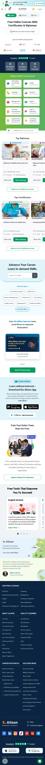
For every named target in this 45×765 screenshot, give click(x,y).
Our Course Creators (8, 637)
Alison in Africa (6, 652)
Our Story (5, 619)
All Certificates (25, 622)
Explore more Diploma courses (22, 189)
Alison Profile (27, 676)
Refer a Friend (27, 695)
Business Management (11, 297)
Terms (17, 757)
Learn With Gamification (30, 691)
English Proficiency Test (11, 695)
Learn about (10, 553)
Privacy (13, 757)
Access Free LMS (28, 669)
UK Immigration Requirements (32, 702)
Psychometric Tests (8, 680)
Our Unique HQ (6, 630)
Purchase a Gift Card (27, 648)
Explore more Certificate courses (22, 248)
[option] (15, 164)
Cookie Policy (34, 757)
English (4, 599)
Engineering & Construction (10, 595)
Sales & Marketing (26, 602)
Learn (12, 15)
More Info (7, 180)
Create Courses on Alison (30, 680)
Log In (40, 9)
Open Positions (6, 634)
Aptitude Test (8, 684)
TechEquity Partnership (30, 698)
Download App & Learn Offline (31, 684)
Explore (2, 9)
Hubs (22, 641)
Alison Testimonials (27, 634)
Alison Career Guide (8, 672)
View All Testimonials (22, 370)
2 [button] (22, 364)
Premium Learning (26, 645)
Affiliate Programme (29, 672)
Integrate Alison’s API (29, 687)
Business (5, 591)
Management (21, 303)
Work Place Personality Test (12, 691)
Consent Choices (24, 757)
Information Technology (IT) (10, 606)
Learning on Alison (7, 641)
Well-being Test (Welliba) (11, 687)
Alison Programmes (8, 656)
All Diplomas (24, 626)
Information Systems (16, 291)
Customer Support (36, 725)
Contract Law (26, 297)
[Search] (4, 8)
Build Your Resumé (8, 669)
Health (4, 602)
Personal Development (27, 599)
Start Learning (20, 180)
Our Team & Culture (8, 626)
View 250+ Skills (22, 309)
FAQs (32, 722)
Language (24, 591)
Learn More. (22, 400)
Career (24, 15)
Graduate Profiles (26, 637)
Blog (3, 645)
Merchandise (27, 710)
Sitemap (40, 757)
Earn (35, 15)
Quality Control (8, 303)
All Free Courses (26, 630)
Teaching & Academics (28, 606)
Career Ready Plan (7, 676)
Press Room (6, 648)
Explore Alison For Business (22, 477)
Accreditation (25, 619)
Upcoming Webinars (29, 706)
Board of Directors (7, 622)
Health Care (31, 291)
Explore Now (12, 528)
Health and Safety (35, 303)
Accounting (37, 297)
